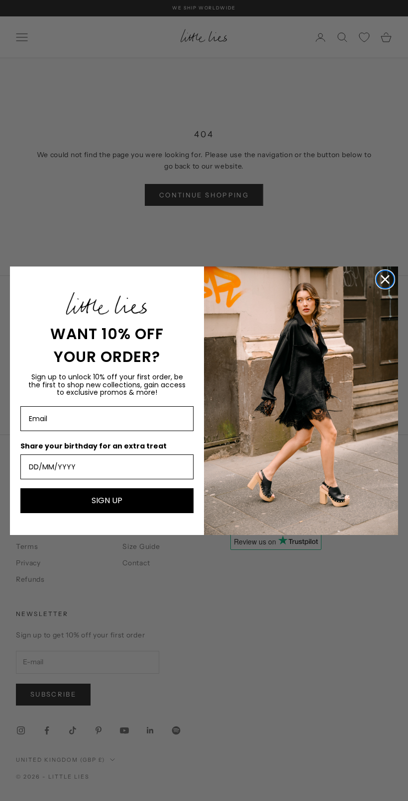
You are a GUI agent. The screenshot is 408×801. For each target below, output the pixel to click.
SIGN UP (107, 500)
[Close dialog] (385, 279)
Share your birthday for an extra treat (93, 446)
